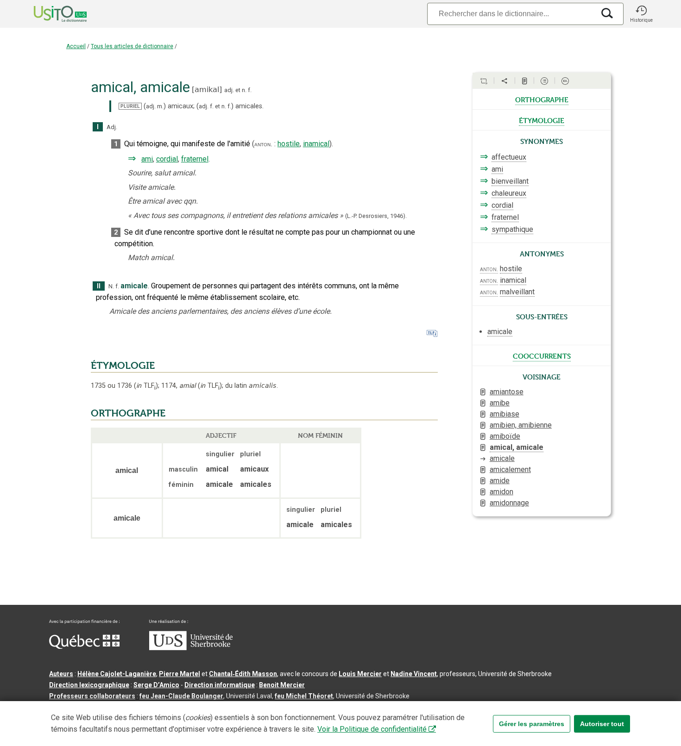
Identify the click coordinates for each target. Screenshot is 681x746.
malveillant (517, 291)
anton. (263, 144)
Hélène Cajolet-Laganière (116, 674)
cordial (167, 159)
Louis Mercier (360, 674)
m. (160, 106)
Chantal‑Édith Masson (243, 674)
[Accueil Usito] (50, 14)
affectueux (509, 157)
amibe (500, 402)
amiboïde (505, 436)
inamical (316, 143)
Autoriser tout (602, 723)
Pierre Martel (179, 674)
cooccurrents (542, 355)
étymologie (541, 119)
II (99, 286)
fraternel (194, 159)
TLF (146, 386)
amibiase (504, 414)
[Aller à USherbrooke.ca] (191, 648)
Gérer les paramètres (531, 723)
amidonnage (509, 502)
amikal (207, 89)
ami (147, 159)
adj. (229, 90)
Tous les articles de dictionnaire (132, 46)
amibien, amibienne (521, 425)
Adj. (112, 127)
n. (244, 90)
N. (111, 286)
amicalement (510, 469)
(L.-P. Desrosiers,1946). (376, 215)
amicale (502, 458)
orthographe (541, 99)
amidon (501, 491)
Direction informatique (219, 685)
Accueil (76, 46)
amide (500, 480)
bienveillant (510, 181)
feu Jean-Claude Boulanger (181, 696)
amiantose (506, 391)
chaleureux (509, 193)
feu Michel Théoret (304, 696)
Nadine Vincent (414, 674)
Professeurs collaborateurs (92, 696)
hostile (288, 143)
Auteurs (61, 674)
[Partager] (504, 81)
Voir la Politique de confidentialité (372, 729)
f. (250, 90)
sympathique (512, 229)
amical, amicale (516, 447)
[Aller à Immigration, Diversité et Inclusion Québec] (84, 646)
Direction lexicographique (89, 685)
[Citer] (483, 81)
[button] (641, 14)
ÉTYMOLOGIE (123, 365)
